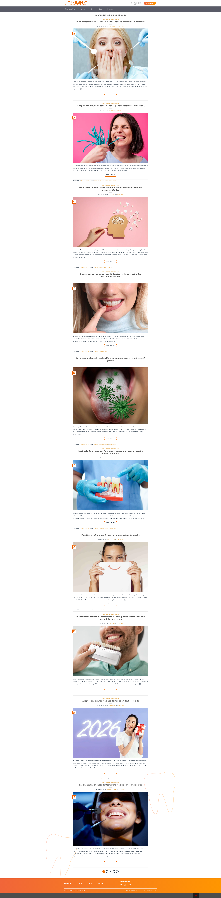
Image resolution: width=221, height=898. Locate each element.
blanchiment (97, 694)
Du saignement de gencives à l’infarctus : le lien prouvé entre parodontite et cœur (110, 275)
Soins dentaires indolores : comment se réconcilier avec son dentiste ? (110, 22)
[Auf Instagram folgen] (139, 3)
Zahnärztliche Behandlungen (110, 19)
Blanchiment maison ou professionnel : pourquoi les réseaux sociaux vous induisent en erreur (110, 617)
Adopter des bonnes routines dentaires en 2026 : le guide (110, 701)
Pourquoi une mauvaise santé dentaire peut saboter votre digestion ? (110, 106)
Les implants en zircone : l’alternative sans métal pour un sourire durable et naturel (110, 452)
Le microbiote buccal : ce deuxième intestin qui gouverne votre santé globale (110, 359)
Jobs (101, 9)
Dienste (82, 9)
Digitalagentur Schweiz (150, 890)
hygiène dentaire (104, 180)
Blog (92, 9)
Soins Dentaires (85, 99)
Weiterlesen (110, 93)
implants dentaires (104, 528)
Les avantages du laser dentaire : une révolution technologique (110, 785)
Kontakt (110, 9)
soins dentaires (103, 99)
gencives (102, 267)
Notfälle (150, 3)
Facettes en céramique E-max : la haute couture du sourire (110, 535)
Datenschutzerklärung (130, 890)
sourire (109, 610)
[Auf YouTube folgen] (135, 3)
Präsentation (70, 9)
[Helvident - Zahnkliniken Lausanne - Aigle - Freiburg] (76, 3)
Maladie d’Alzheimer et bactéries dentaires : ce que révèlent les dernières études (110, 188)
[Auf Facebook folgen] (131, 3)
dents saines (97, 99)
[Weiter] (117, 871)
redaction (121, 26)
